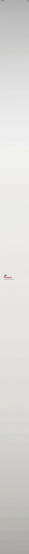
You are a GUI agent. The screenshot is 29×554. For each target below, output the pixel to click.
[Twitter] (2, 0)
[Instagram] (3, 0)
